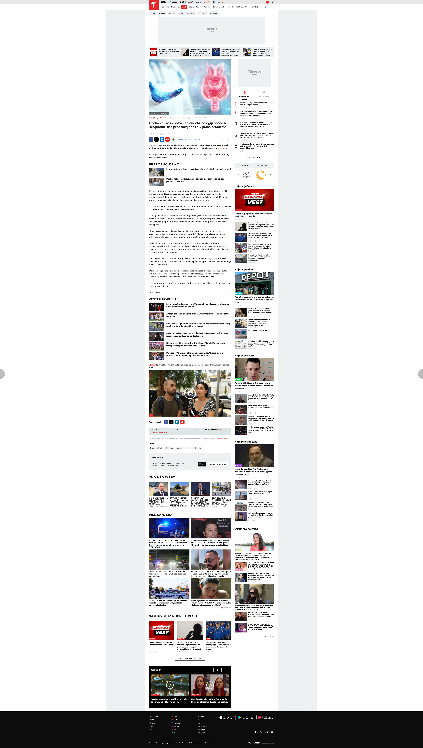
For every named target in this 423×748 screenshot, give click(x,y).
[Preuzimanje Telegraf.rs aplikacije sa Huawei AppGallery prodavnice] (265, 717)
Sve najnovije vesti (254, 158)
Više (262, 7)
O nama (151, 743)
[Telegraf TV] (272, 732)
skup (188, 448)
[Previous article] (2, 374)
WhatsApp (223, 430)
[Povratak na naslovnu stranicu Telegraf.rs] (154, 5)
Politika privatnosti (195, 743)
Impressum (169, 743)
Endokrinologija (156, 448)
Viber (155, 432)
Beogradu (223, 148)
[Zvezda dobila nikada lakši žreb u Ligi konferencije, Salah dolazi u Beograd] (156, 316)
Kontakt (207, 743)
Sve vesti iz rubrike (190, 658)
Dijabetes (197, 448)
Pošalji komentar (218, 464)
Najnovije (244, 186)
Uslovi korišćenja (221, 438)
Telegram (163, 432)
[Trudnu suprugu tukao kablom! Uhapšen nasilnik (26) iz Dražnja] (153, 52)
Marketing (159, 743)
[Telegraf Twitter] (261, 732)
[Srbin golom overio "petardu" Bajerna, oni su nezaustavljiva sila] (241, 409)
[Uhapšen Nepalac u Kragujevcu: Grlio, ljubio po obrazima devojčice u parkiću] (210, 685)
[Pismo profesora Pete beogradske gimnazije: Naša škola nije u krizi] (156, 172)
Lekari (179, 448)
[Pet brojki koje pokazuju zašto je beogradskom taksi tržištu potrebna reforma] (156, 182)
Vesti (150, 118)
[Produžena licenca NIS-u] (241, 334)
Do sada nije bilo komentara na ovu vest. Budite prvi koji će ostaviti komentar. (168, 464)
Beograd (157, 118)
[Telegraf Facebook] (255, 732)
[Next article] (420, 374)
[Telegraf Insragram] (266, 732)
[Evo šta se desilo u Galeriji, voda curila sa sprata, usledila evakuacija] (170, 685)
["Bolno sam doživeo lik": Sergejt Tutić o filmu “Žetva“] (241, 495)
